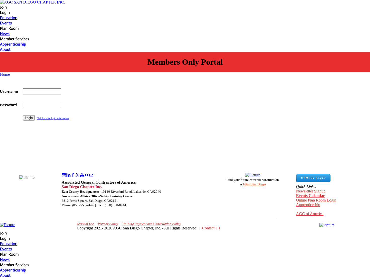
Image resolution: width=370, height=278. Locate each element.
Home (5, 74)
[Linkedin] (68, 175)
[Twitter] (78, 175)
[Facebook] (73, 175)
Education (8, 17)
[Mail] (91, 175)
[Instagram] (64, 175)
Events (6, 23)
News (5, 33)
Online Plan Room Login (316, 200)
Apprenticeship (13, 44)
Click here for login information (53, 118)
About (5, 49)
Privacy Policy (108, 224)
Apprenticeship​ (308, 205)
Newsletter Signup (310, 191)
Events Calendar (310, 195)
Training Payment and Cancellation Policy (151, 224)
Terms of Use (85, 224)
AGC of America (309, 214)
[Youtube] (82, 175)
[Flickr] (87, 175)
